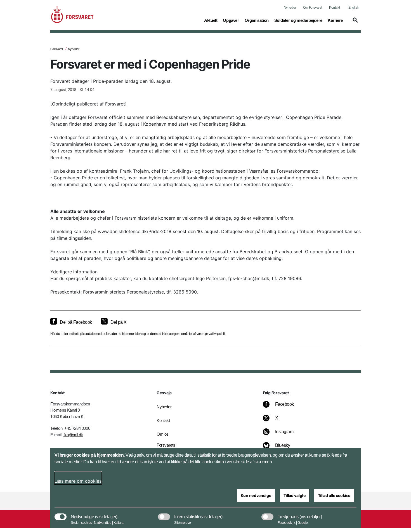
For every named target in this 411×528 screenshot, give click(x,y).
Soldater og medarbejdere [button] (298, 20)
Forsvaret (56, 49)
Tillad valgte (295, 495)
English (353, 8)
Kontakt (334, 8)
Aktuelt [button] (210, 20)
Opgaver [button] (231, 20)
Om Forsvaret (312, 8)
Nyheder (290, 8)
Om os (163, 434)
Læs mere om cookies (78, 481)
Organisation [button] (257, 20)
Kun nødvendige (256, 495)
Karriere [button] (335, 20)
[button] (354, 23)
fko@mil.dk (73, 434)
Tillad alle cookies (334, 495)
